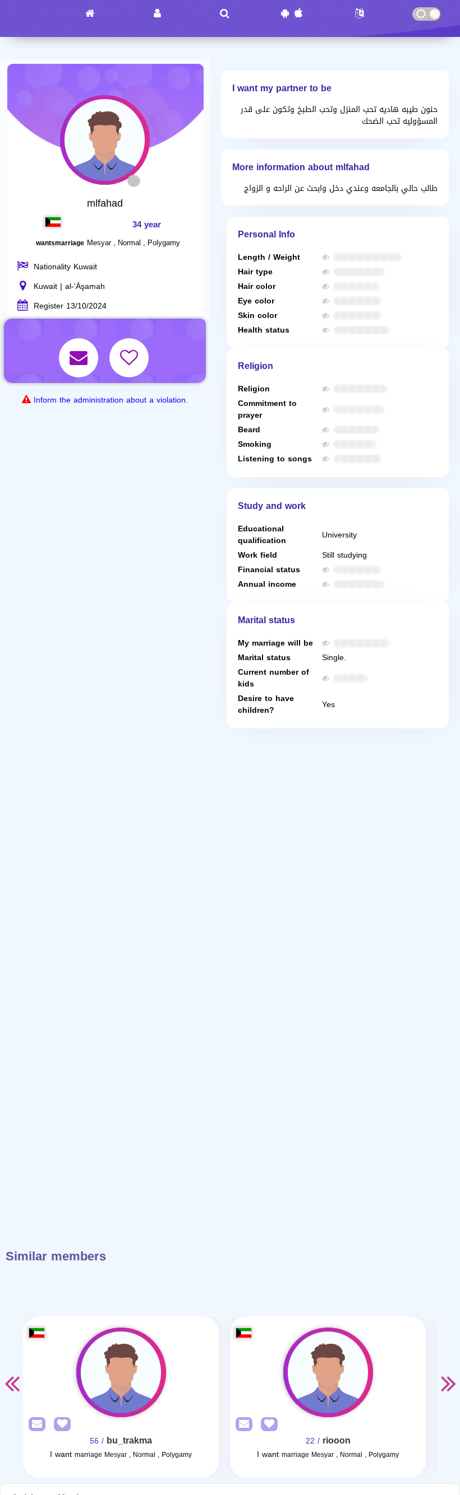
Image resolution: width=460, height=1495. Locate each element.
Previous (11, 1383)
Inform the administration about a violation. (111, 400)
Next (448, 1383)
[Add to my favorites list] (130, 350)
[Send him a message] (80, 350)
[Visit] (121, 1372)
